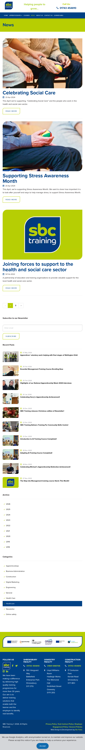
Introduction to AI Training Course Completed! (38, 439)
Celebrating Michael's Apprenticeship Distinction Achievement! (45, 467)
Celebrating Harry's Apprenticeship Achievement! (40, 397)
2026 (8, 504)
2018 (8, 547)
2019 (8, 541)
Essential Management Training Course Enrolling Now (41, 369)
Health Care (10, 598)
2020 (8, 536)
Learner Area (58, 15)
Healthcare (10, 603)
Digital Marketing (12, 582)
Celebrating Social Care (29, 92)
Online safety (11, 614)
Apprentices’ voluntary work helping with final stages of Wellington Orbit (49, 355)
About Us (39, 15)
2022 (8, 525)
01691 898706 (53, 665)
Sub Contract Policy (66, 724)
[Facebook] (13, 666)
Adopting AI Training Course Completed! (36, 453)
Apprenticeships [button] (15, 15)
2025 (8, 509)
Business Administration (15, 571)
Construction (11, 576)
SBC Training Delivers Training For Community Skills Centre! (44, 425)
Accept (43, 745)
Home (6, 15)
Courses (27, 15)
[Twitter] (16, 666)
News (33, 15)
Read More (11, 111)
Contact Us (48, 15)
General (9, 593)
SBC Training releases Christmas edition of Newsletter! (42, 411)
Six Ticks (78, 729)
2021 (8, 531)
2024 (8, 514)
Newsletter (10, 609)
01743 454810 (68, 8)
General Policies (75, 727)
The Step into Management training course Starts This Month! (44, 481)
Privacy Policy (51, 724)
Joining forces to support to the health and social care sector (38, 266)
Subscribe (11, 336)
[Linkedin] (7, 671)
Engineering (10, 587)
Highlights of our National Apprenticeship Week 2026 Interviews (46, 383)
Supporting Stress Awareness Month (36, 178)
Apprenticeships (12, 566)
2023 (8, 520)
